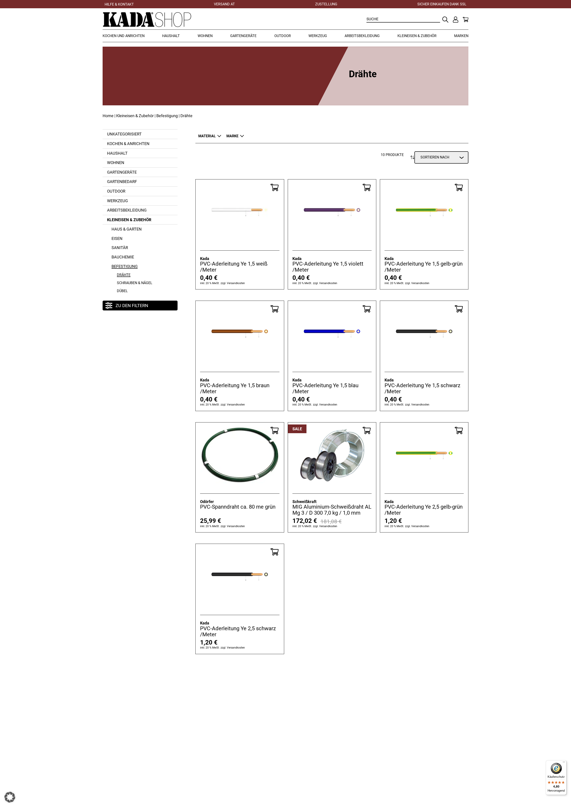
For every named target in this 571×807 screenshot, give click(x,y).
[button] (10, 797)
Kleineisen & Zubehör (417, 36)
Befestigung (167, 115)
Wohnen (205, 36)
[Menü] (564, 763)
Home (108, 115)
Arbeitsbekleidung (362, 36)
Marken (461, 36)
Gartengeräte (243, 36)
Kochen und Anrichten (124, 36)
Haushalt (171, 36)
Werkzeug (317, 36)
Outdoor (282, 36)
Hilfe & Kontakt (119, 4)
